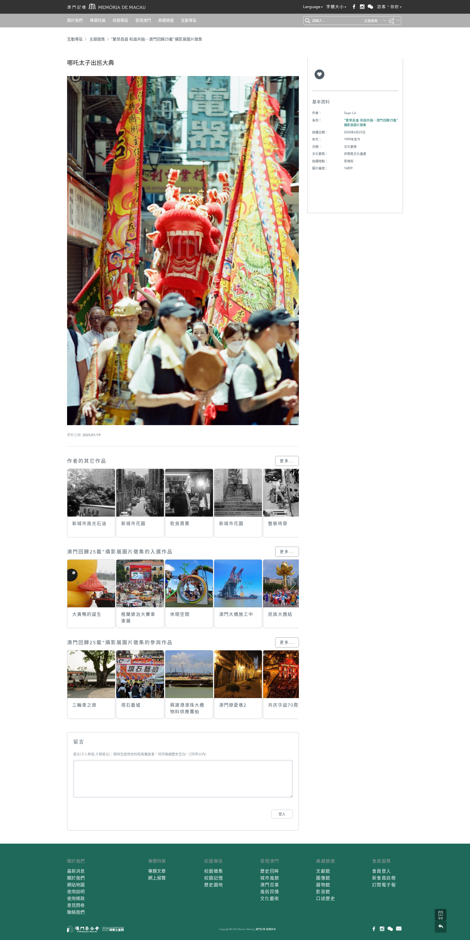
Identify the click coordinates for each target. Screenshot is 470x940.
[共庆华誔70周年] (287, 674)
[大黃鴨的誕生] (91, 583)
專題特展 (98, 20)
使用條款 (76, 898)
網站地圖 (76, 884)
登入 (282, 814)
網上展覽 (157, 878)
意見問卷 (76, 905)
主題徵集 (97, 39)
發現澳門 (143, 20)
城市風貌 (269, 878)
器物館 (323, 884)
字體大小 (335, 6)
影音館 (323, 891)
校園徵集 (213, 871)
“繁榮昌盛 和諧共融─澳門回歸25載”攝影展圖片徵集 (156, 39)
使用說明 (76, 891)
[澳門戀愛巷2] (238, 674)
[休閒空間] (189, 583)
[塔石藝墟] (140, 674)
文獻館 (323, 871)
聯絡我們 (76, 912)
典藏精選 (166, 20)
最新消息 (76, 871)
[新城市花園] (140, 493)
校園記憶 (213, 878)
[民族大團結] (287, 583)
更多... (287, 461)
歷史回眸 (269, 871)
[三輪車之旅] (91, 674)
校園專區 (120, 20)
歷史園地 (213, 884)
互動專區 (189, 20)
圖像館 (323, 878)
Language (311, 6)
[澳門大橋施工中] (238, 583)
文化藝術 (269, 898)
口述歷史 (325, 898)
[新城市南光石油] (91, 493)
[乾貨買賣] (189, 493)
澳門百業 (269, 884)
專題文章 (157, 871)
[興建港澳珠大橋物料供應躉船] (189, 674)
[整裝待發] (287, 493)
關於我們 (75, 20)
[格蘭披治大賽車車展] (140, 583)
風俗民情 (269, 891)
